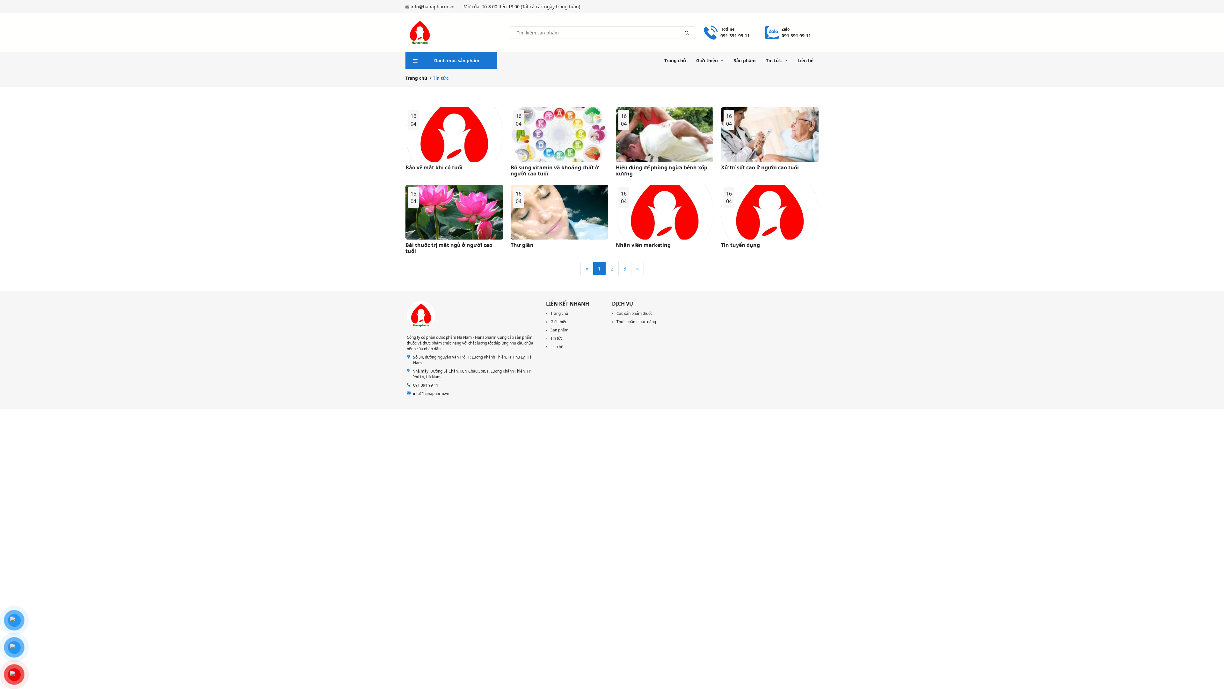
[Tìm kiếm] (687, 32)
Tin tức (774, 60)
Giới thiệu (707, 60)
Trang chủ (675, 60)
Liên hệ (805, 60)
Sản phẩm (745, 60)
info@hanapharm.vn (433, 7)
